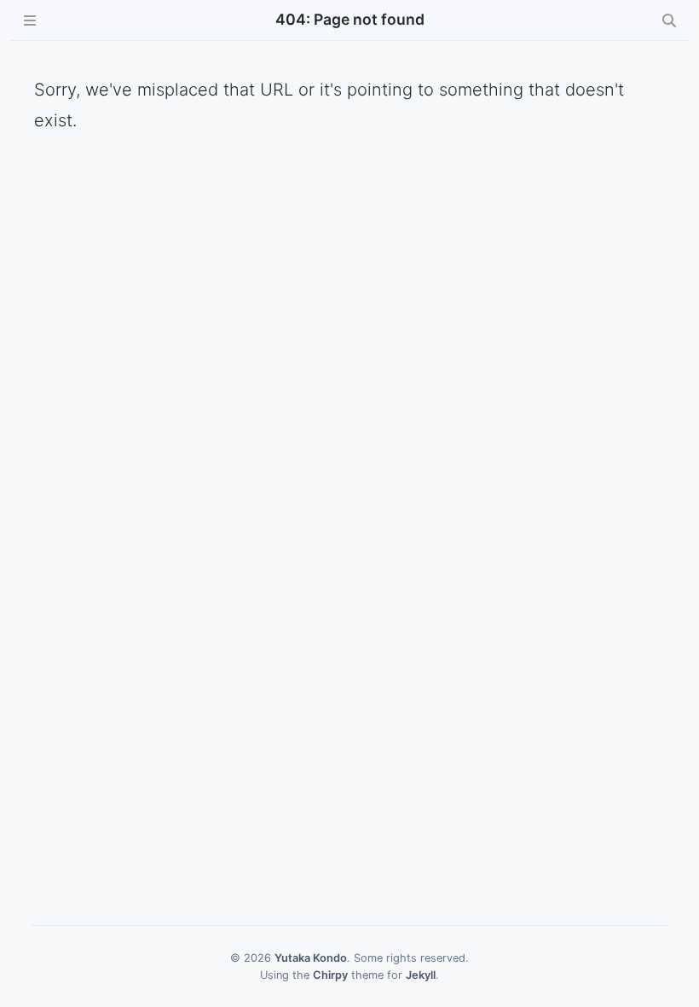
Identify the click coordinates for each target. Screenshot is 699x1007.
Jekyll (421, 975)
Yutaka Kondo (310, 958)
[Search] (669, 20)
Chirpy (330, 975)
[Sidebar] (29, 20)
